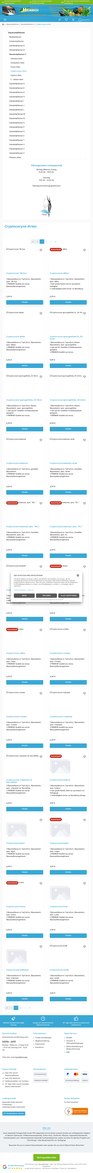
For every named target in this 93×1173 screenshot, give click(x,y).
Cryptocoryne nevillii (59, 970)
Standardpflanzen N (17, 118)
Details (25, 302)
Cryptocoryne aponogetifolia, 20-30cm (24, 400)
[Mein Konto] (73, 19)
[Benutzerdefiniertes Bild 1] (76, 1111)
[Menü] (5, 19)
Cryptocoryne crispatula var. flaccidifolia (19, 781)
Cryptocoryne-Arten (18, 71)
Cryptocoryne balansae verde (63, 463)
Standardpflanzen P (16, 127)
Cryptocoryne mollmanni (17, 970)
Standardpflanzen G (17, 92)
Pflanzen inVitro (15, 157)
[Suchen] (59, 19)
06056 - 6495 (9, 1041)
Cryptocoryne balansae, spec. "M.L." (23, 527)
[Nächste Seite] (51, 241)
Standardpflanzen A (16, 46)
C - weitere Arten (16, 79)
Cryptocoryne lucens (16, 906)
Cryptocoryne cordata (60, 653)
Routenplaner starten (15, 1113)
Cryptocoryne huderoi (60, 780)
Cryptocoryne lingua (59, 843)
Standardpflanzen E (16, 88)
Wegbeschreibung (42, 1041)
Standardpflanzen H (17, 97)
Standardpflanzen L (16, 110)
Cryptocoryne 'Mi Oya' (16, 273)
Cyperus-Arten (15, 75)
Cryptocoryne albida (15, 337)
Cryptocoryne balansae (17, 463)
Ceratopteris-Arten (17, 63)
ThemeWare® (71, 1168)
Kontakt (69, 1037)
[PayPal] (67, 1074)
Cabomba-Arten (16, 59)
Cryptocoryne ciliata (15, 653)
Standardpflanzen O (17, 123)
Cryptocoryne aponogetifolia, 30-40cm (68, 400)
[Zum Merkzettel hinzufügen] (41, 250)
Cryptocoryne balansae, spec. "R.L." (66, 527)
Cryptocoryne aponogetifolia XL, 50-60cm (66, 338)
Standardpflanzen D (17, 84)
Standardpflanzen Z (16, 153)
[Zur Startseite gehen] (46, 11)
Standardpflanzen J (16, 105)
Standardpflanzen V (16, 149)
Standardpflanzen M (17, 114)
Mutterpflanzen (15, 37)
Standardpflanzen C (17, 54)
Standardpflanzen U (17, 144)
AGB (68, 1052)
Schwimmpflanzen (16, 41)
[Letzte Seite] (55, 241)
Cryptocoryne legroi (15, 843)
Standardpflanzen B (16, 50)
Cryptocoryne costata (16, 716)
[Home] (3, 24)
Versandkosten (43, 1164)
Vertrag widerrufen (46, 1157)
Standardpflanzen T (16, 140)
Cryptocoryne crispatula (61, 716)
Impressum (39, 1047)
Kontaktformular (21, 1057)
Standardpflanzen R (16, 131)
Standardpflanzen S (16, 136)
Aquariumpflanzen (16, 32)
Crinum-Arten (15, 67)
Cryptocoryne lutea (59, 906)
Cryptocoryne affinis (59, 273)
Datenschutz (40, 1044)
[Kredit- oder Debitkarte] (80, 1074)
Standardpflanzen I (16, 101)
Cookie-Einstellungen (43, 1037)
